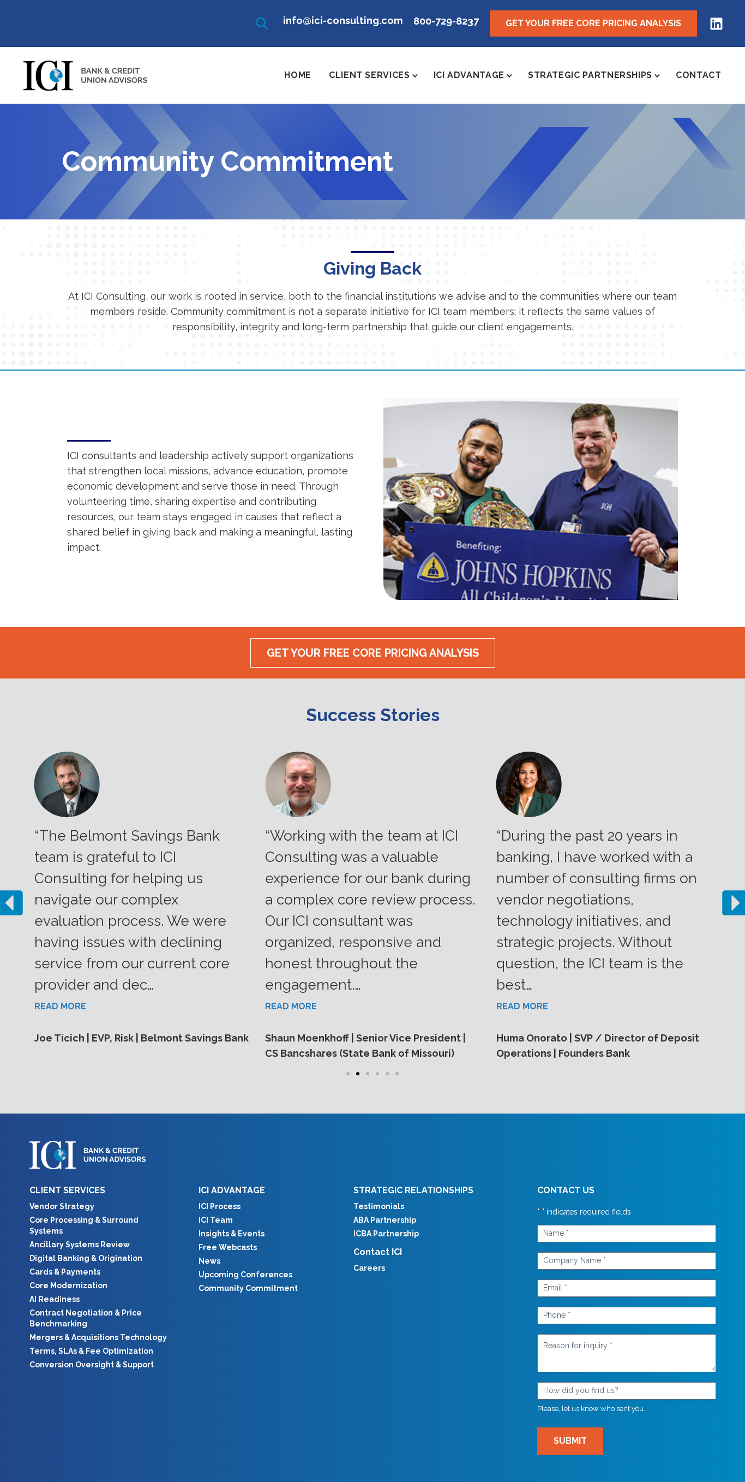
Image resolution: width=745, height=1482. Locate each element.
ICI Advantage (469, 75)
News (209, 1261)
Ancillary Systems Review (79, 1244)
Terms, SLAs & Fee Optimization (91, 1351)
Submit (570, 1441)
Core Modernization (68, 1285)
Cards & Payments (64, 1271)
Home (297, 75)
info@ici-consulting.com (342, 20)
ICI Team (216, 1220)
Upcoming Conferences (245, 1274)
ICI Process (220, 1206)
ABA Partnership (384, 1220)
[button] (261, 23)
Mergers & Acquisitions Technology (98, 1337)
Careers (369, 1268)
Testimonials (378, 1206)
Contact (698, 75)
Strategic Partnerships (590, 75)
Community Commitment (248, 1288)
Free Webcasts (228, 1247)
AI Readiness (54, 1299)
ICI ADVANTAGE (232, 1190)
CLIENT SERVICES (67, 1190)
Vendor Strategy (61, 1206)
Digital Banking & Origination (85, 1258)
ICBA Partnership (386, 1233)
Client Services (369, 75)
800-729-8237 (446, 21)
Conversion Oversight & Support (91, 1364)
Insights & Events (232, 1233)
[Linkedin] (716, 23)
